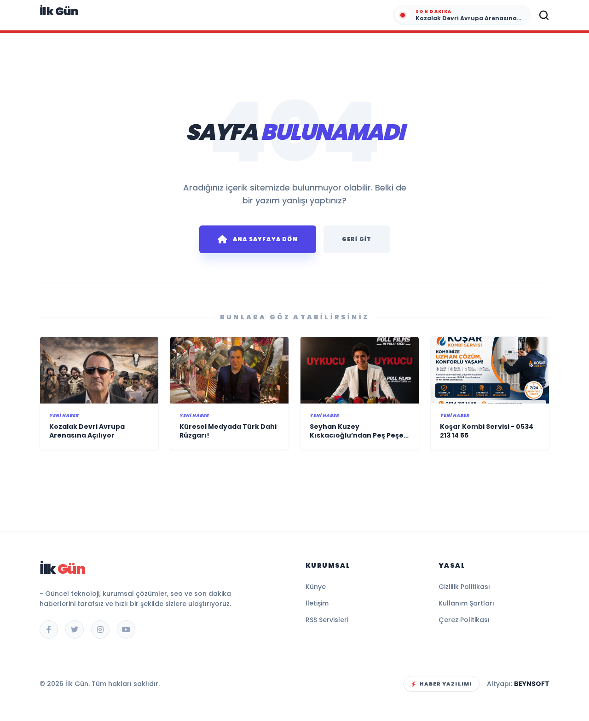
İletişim (317, 603)
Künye (316, 586)
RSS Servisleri (327, 619)
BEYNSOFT (531, 683)
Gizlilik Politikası (464, 586)
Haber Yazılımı (446, 683)
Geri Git (357, 239)
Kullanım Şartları (466, 603)
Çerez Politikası (464, 619)
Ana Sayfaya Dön (265, 239)
